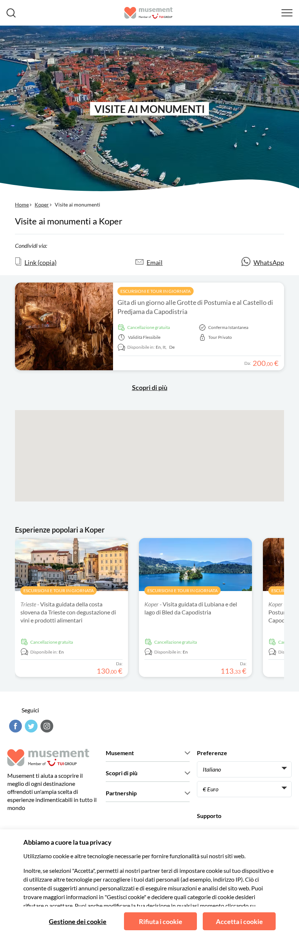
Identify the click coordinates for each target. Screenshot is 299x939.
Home (22, 204)
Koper (42, 204)
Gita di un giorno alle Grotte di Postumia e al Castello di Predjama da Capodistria (195, 306)
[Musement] (148, 13)
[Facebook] (14, 726)
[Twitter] (30, 726)
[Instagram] (46, 726)
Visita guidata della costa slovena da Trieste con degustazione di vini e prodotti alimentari (68, 612)
